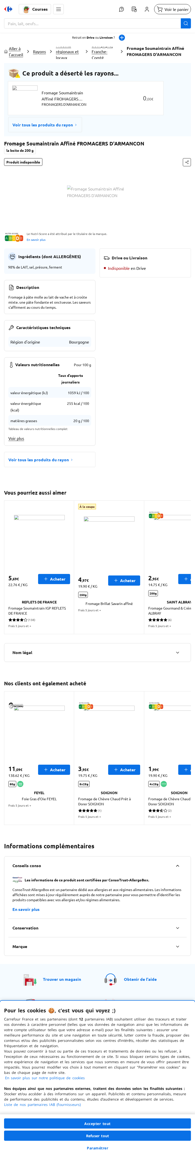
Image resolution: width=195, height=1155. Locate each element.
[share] (187, 162)
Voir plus (16, 438)
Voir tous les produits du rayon (42, 124)
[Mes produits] (134, 9)
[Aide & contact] (121, 9)
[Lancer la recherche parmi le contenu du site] (186, 23)
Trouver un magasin (62, 979)
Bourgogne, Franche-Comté (102, 51)
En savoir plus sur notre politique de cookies (45, 1077)
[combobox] (97, 23)
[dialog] (97, 1078)
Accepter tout (97, 1123)
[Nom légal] (177, 652)
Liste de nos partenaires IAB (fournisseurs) (42, 1104)
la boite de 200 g (20, 150)
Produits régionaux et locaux (67, 51)
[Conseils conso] (177, 866)
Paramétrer (97, 1148)
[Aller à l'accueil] (8, 9)
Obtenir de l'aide (140, 979)
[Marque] (177, 946)
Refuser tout (97, 1135)
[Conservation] (177, 928)
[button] (58, 9)
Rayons (39, 51)
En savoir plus (36, 240)
